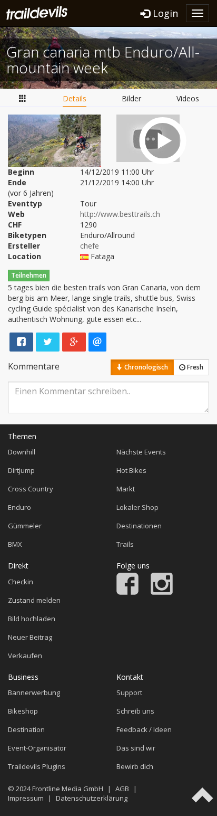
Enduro (19, 507)
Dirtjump (21, 470)
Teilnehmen (28, 275)
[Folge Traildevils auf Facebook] (127, 592)
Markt (125, 489)
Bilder (131, 98)
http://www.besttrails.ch (120, 214)
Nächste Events (141, 452)
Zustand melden (34, 600)
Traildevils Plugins (36, 766)
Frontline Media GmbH (67, 788)
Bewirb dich (134, 766)
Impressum (26, 798)
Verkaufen (25, 655)
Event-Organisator (37, 748)
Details (74, 98)
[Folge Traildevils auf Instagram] (162, 592)
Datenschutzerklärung (91, 798)
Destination (26, 729)
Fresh (194, 367)
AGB (122, 788)
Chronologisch (145, 367)
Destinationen (139, 525)
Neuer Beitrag (30, 637)
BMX (15, 544)
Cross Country (30, 489)
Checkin (20, 581)
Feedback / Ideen (144, 729)
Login (164, 13)
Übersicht (22, 99)
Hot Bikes (131, 470)
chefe (89, 246)
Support (129, 692)
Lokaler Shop (137, 507)
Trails (125, 544)
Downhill (21, 452)
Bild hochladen (31, 618)
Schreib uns (135, 711)
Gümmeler (25, 525)
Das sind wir (135, 748)
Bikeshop (23, 711)
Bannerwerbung (34, 692)
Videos (187, 98)
